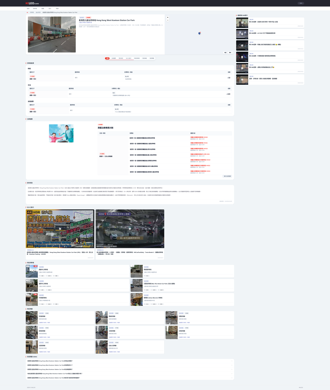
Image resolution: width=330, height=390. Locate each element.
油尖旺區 (38, 12)
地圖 (225, 52)
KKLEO (301, 387)
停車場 (32, 12)
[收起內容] (233, 63)
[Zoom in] (167, 17)
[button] (35, 9)
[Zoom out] (167, 20)
